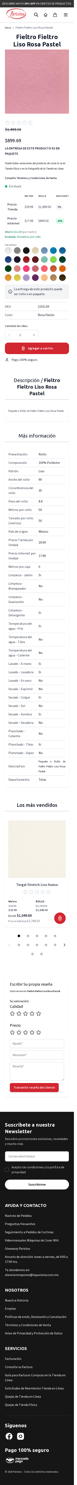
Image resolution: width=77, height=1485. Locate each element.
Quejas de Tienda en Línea (23, 1396)
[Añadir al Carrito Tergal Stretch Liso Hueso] (60, 918)
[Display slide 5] (55, 935)
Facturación (13, 1359)
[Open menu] (66, 15)
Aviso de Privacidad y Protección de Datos (33, 1333)
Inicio (8, 28)
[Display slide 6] (18, 944)
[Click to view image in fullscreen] (37, 82)
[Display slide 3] (36, 935)
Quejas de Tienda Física (21, 1405)
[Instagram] (20, 1436)
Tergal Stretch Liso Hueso (37, 884)
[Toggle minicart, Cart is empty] (55, 15)
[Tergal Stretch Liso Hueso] (37, 849)
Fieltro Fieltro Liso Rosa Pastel (34, 28)
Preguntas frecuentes (20, 1224)
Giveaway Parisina (17, 1248)
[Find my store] (45, 14)
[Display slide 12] (41, 953)
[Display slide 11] (32, 953)
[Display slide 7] (27, 944)
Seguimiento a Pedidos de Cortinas (29, 1232)
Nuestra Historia (16, 1300)
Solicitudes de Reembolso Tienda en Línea (34, 1388)
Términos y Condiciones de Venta (28, 1325)
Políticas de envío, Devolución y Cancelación (35, 1317)
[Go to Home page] (16, 14)
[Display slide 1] (18, 935)
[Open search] (36, 15)
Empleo (10, 1308)
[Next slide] (64, 944)
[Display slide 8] (36, 944)
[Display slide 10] (55, 944)
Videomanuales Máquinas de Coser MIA (32, 1240)
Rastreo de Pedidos (18, 1216)
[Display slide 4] (46, 935)
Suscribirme (37, 1184)
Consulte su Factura (18, 1367)
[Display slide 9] (46, 944)
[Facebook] (9, 1436)
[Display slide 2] (27, 935)
